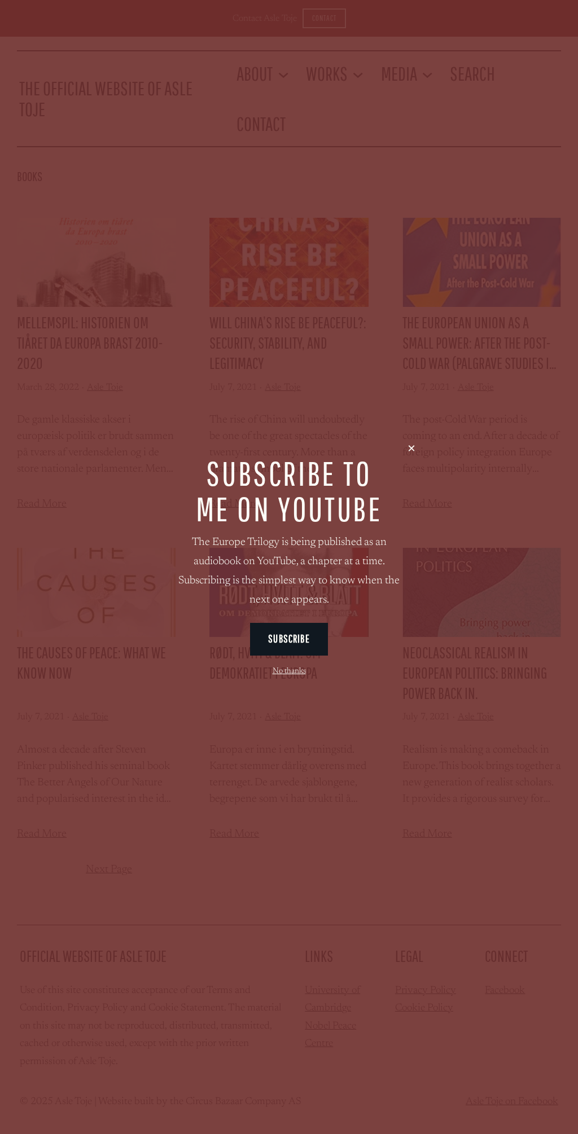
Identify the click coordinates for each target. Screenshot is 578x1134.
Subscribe (288, 638)
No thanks (289, 671)
